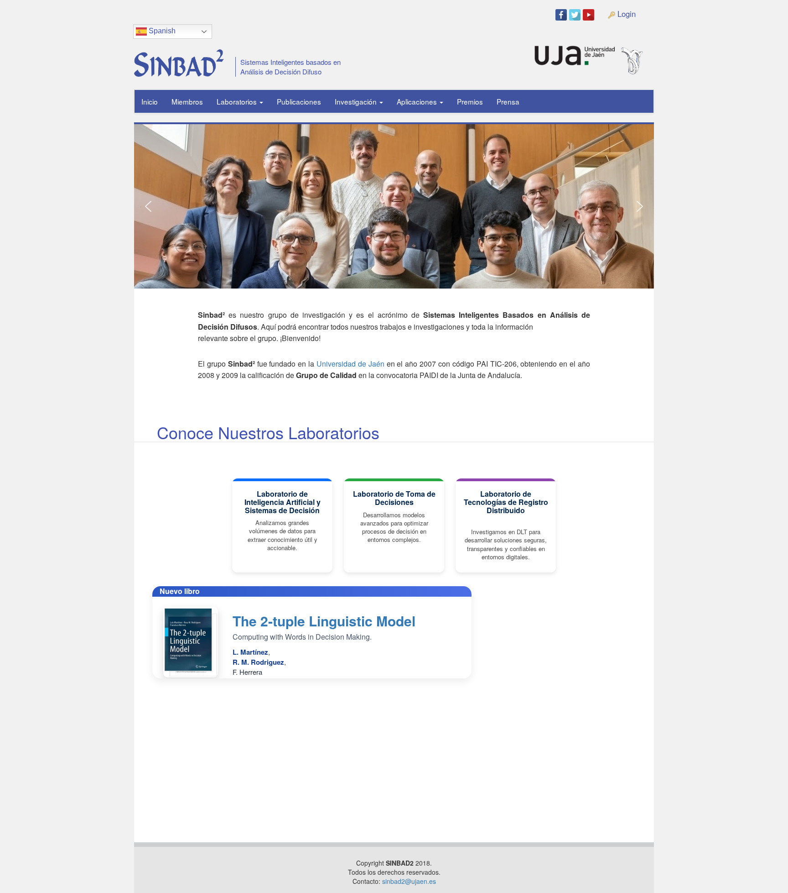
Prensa (508, 101)
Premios (470, 101)
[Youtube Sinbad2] (589, 14)
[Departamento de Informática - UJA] (646, 51)
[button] (148, 206)
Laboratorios (238, 101)
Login (625, 13)
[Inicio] (175, 59)
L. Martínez (250, 652)
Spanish (161, 31)
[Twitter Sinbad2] (576, 14)
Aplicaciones (418, 101)
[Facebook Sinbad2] (562, 14)
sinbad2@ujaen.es (409, 881)
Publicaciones (299, 101)
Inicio (149, 101)
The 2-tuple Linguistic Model (324, 620)
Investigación (356, 101)
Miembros (187, 101)
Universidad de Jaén (350, 363)
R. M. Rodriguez (258, 662)
